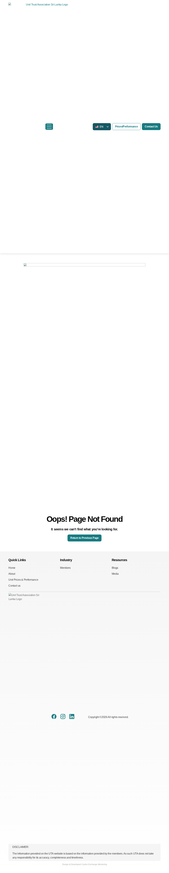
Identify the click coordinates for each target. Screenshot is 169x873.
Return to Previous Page (84, 537)
